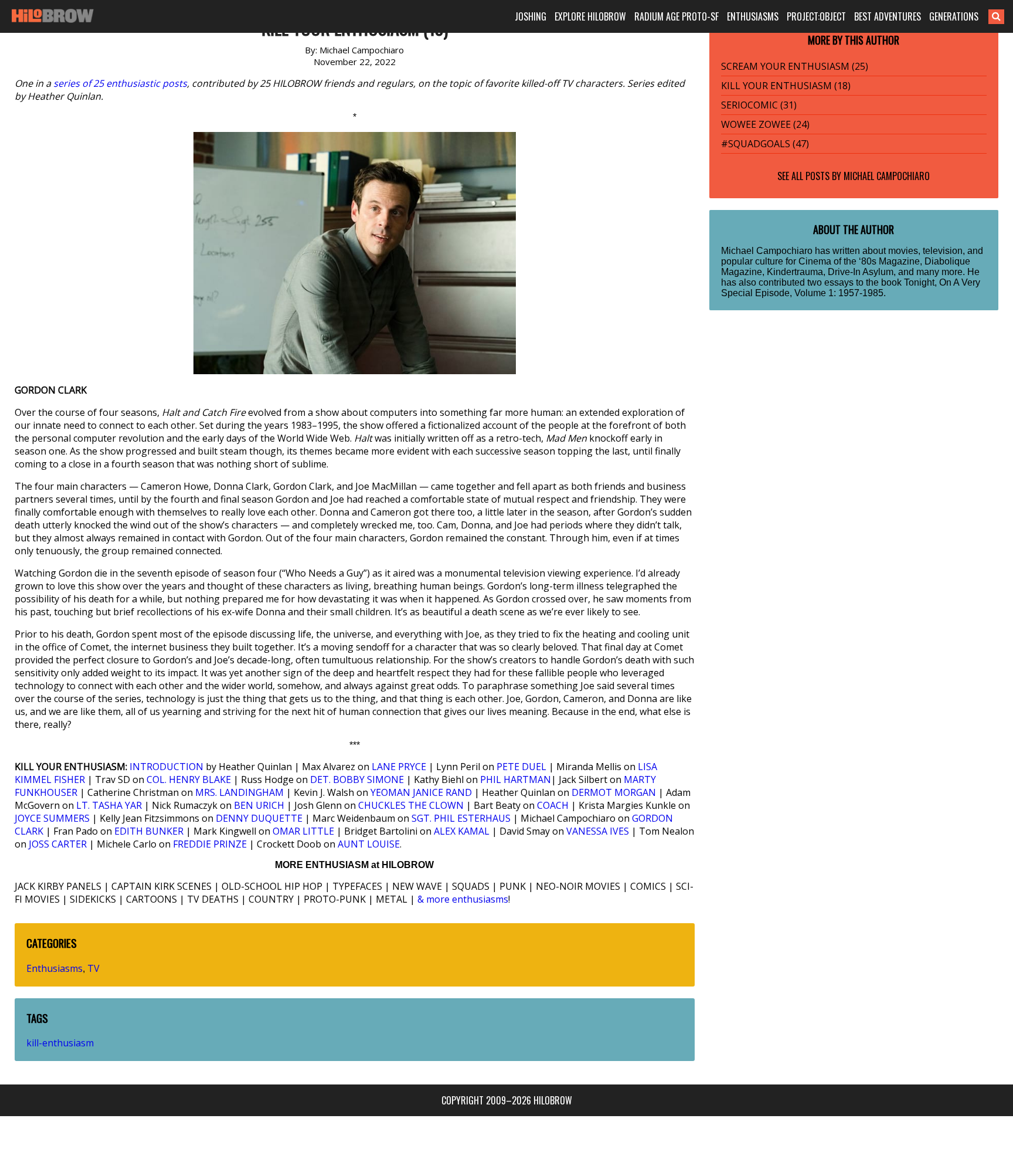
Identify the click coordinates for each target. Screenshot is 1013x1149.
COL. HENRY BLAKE (189, 779)
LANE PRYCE (399, 766)
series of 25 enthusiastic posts (120, 83)
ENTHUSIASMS (753, 16)
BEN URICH (259, 805)
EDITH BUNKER (148, 831)
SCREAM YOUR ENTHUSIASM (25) (794, 66)
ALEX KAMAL (461, 831)
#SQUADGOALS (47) (765, 143)
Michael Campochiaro (887, 176)
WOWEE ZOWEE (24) (765, 124)
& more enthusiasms (462, 899)
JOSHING (530, 16)
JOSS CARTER (58, 844)
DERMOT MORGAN (614, 792)
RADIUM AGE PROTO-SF (676, 16)
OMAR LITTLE (303, 831)
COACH (553, 805)
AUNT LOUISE (369, 844)
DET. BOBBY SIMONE (357, 779)
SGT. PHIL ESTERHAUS (461, 818)
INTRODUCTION (166, 766)
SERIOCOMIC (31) (759, 105)
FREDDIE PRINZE (210, 844)
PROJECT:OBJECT (816, 16)
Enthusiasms (54, 968)
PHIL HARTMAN (515, 779)
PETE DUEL (521, 766)
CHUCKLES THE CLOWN (411, 805)
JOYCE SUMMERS (52, 818)
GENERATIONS (953, 16)
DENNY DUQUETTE (259, 818)
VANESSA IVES (597, 831)
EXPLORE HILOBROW (590, 16)
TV (93, 968)
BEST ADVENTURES (887, 16)
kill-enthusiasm (60, 1042)
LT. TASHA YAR (109, 805)
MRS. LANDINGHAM (239, 792)
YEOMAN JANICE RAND (421, 792)
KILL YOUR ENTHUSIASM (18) (786, 85)
